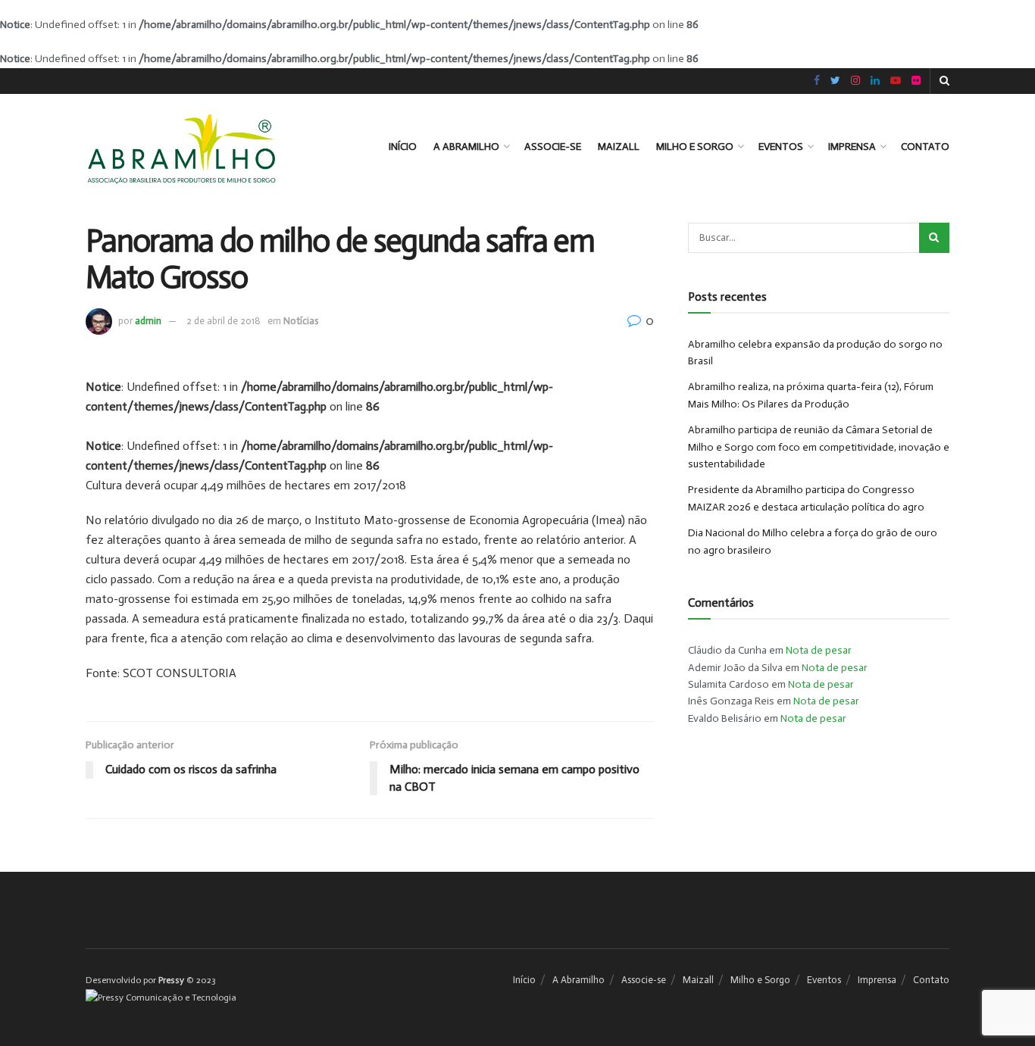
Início (403, 146)
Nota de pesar (819, 650)
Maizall (618, 146)
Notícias (300, 320)
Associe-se (552, 146)
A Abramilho (466, 146)
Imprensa (852, 146)
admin (148, 320)
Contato (925, 146)
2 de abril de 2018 (223, 320)
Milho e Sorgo (694, 146)
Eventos (780, 146)
